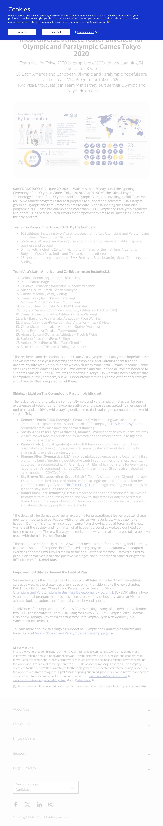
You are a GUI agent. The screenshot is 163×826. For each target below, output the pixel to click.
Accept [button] (22, 32)
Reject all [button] (56, 32)
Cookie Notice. (98, 22)
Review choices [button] (85, 32)
